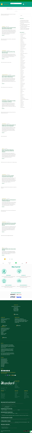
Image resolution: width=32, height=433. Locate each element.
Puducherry (24, 415)
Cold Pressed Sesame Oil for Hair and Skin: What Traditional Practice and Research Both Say (9, 224)
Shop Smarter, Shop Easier (5, 424)
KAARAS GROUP (6, 430)
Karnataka (8, 413)
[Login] (9, 263)
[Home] (3, 262)
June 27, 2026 (8, 50)
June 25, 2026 (8, 123)
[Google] (1, 370)
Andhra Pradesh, (13, 413)
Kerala (10, 413)
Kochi (22, 415)
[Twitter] (7, 370)
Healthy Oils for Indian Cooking (5, 74)
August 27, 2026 (7, 26)
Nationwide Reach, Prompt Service (7, 412)
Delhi (2, 415)
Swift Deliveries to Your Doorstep (6, 408)
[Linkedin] (9, 370)
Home (15, 11)
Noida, (11, 415)
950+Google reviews (7, 406)
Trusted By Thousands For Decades (6, 417)
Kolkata (7, 415)
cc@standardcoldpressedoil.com (4, 386)
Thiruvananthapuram (17, 415)
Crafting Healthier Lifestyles (6, 421)
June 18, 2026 (8, 198)
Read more (3, 35)
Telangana (16, 413)
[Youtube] (3, 370)
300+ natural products (6, 407)
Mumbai (4, 415)
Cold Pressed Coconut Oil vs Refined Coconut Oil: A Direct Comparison (8, 176)
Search (21, 3)
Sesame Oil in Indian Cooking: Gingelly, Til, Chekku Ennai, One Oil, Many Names (9, 125)
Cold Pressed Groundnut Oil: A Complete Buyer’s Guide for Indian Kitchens (8, 76)
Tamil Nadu (6, 413)
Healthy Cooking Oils (4, 50)
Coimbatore (27, 415)
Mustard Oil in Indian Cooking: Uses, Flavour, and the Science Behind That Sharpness (8, 150)
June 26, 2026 (9, 74)
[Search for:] (25, 15)
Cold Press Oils (3, 26)
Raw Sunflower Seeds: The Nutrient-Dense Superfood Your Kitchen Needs (9, 28)
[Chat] (16, 262)
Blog (16, 11)
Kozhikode (20, 415)
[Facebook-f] (4, 370)
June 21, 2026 (8, 174)
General (3, 148)
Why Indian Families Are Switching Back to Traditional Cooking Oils (9, 200)
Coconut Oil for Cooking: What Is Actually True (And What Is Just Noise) (8, 101)
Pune (5, 415)
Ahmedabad (9, 415)
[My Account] (9, 262)
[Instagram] (6, 370)
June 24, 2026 (5, 148)
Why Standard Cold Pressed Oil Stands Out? (8, 402)
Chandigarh (13, 415)
